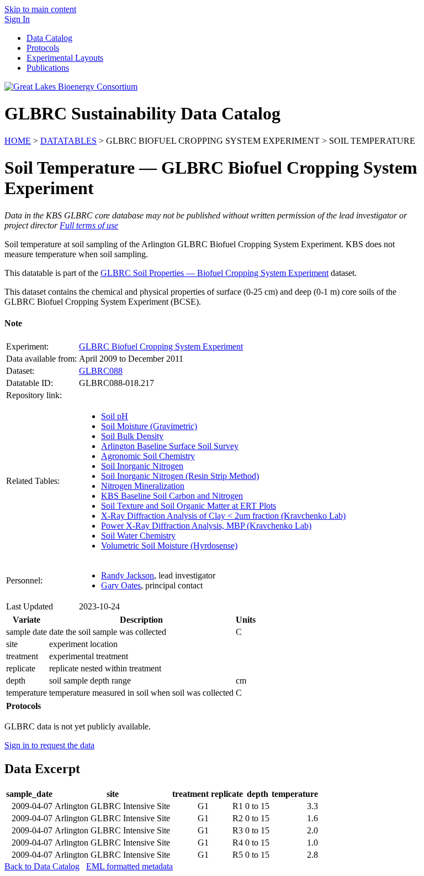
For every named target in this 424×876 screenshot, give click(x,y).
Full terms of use (89, 225)
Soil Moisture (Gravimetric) (149, 426)
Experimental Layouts (64, 57)
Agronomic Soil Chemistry (148, 456)
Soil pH (114, 416)
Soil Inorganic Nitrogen (142, 466)
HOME (17, 140)
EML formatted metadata (129, 866)
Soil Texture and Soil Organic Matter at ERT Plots (188, 505)
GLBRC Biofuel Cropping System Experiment (161, 346)
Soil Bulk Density (132, 436)
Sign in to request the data (49, 745)
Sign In (17, 19)
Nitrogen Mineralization (142, 486)
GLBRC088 (101, 371)
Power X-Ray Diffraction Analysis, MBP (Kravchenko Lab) (206, 525)
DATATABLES (68, 140)
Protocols (42, 48)
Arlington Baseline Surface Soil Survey (170, 446)
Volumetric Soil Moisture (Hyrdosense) (169, 545)
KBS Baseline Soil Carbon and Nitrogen (172, 495)
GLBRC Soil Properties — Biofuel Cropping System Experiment (214, 273)
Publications (47, 67)
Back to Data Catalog (42, 866)
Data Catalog (49, 38)
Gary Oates (121, 585)
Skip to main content (40, 9)
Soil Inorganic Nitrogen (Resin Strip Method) (180, 476)
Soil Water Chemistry (138, 535)
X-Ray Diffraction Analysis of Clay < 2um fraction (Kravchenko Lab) (223, 515)
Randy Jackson (127, 575)
